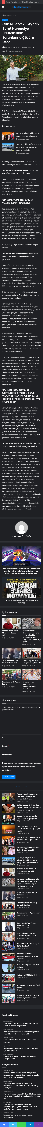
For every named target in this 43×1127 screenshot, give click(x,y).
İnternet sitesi (7, 755)
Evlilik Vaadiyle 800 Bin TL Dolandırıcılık (10, 662)
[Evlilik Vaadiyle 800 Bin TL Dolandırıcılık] (11, 653)
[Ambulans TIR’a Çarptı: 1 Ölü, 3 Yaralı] (8, 988)
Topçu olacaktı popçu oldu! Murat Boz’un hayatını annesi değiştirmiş (28, 796)
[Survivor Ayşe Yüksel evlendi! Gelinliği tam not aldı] (8, 850)
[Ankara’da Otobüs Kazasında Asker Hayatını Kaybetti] (8, 957)
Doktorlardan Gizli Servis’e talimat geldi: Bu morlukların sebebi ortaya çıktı (29, 807)
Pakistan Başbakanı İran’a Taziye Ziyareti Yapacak (28, 996)
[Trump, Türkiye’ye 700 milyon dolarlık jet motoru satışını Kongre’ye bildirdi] (8, 147)
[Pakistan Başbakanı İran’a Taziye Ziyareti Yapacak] (8, 998)
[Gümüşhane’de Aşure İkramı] (11, 674)
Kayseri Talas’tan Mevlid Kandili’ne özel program (23, 2)
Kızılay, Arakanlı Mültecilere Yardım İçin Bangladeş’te (28, 838)
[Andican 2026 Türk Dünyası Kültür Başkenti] (8, 946)
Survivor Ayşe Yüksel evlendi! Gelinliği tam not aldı (28, 848)
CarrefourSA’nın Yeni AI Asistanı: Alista (26, 924)
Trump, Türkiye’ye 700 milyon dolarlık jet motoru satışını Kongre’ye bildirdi (28, 147)
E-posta (5, 746)
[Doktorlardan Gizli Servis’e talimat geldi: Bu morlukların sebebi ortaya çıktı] (8, 808)
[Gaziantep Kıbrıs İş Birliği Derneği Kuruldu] (31, 653)
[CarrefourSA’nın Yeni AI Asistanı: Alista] (8, 926)
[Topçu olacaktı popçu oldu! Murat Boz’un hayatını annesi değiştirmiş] (8, 797)
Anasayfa (7, 15)
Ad (3, 737)
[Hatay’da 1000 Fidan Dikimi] (8, 978)
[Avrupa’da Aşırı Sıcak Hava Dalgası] (8, 968)
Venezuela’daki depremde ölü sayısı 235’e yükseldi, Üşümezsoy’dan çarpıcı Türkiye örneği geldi (31, 636)
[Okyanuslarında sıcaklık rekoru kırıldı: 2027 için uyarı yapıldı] (8, 829)
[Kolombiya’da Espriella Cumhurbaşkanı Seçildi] (31, 674)
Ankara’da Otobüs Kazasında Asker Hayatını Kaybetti (27, 956)
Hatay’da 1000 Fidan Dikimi (28, 975)
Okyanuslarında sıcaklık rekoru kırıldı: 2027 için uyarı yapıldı (28, 828)
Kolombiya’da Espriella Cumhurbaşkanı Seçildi (29, 685)
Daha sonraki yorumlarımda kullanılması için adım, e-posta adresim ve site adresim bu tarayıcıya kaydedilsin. (21, 766)
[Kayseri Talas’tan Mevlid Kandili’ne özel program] (8, 819)
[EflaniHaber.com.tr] (21, 7)
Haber (14, 15)
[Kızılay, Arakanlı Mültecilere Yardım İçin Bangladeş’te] (8, 136)
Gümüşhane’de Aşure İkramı (11, 683)
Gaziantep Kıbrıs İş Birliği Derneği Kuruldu (31, 662)
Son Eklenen (21, 787)
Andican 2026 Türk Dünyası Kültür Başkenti (28, 944)
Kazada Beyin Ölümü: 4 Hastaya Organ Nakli (10, 633)
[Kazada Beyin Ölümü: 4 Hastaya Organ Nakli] (11, 623)
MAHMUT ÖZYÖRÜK (12, 47)
